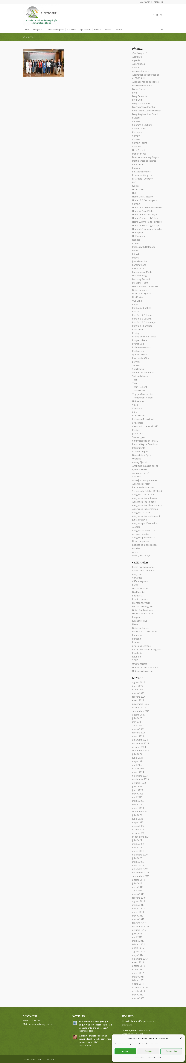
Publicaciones (139, 351)
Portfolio (136, 311)
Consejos (137, 132)
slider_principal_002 (142, 555)
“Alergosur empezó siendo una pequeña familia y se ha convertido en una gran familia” (95, 1038)
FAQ (134, 182)
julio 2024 (137, 754)
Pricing (135, 333)
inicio (135, 412)
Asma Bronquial (140, 451)
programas (138, 433)
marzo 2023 (138, 800)
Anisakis (136, 476)
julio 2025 (137, 718)
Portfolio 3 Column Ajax (144, 322)
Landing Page (139, 264)
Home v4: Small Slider (143, 211)
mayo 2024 (137, 761)
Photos (136, 429)
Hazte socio (138, 189)
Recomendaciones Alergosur (146, 649)
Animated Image (140, 71)
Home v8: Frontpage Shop (145, 225)
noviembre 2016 (140, 926)
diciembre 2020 (140, 854)
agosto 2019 (138, 879)
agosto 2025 (138, 714)
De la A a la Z (138, 150)
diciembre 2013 (140, 958)
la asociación (138, 415)
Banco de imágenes (142, 85)
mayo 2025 (137, 721)
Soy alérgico (138, 437)
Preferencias (171, 1051)
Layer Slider (138, 268)
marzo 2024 (138, 768)
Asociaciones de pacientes (145, 81)
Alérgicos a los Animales (144, 498)
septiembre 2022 (140, 811)
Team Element (139, 386)
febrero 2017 (139, 922)
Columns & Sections (142, 124)
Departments (139, 153)
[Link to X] (157, 15)
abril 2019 (137, 890)
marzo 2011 (138, 976)
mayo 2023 (137, 793)
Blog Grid (137, 99)
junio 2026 (137, 686)
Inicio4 (135, 254)
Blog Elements (139, 96)
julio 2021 (137, 840)
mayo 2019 (137, 887)
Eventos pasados (141, 599)
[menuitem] (145, 2)
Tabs (134, 379)
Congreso (137, 577)
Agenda (136, 60)
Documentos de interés (144, 160)
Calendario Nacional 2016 (145, 426)
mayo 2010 (137, 994)
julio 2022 (137, 815)
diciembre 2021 (140, 829)
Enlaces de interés (141, 171)
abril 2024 (137, 764)
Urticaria (136, 458)
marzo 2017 (138, 919)
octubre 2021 (139, 833)
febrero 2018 (139, 908)
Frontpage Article (141, 602)
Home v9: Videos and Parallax (147, 228)
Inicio (135, 250)
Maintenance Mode (142, 272)
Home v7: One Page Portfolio (147, 221)
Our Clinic (137, 300)
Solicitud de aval (140, 376)
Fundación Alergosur (142, 606)
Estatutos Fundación (142, 178)
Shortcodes (138, 368)
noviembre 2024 (140, 743)
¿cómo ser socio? (140, 473)
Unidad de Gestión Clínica (145, 667)
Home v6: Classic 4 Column (145, 218)
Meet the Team (140, 282)
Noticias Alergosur (141, 293)
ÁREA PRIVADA (145, 2)
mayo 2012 (137, 969)
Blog (134, 92)
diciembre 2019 (140, 868)
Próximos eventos (141, 347)
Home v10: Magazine (142, 196)
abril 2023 (137, 797)
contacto (136, 552)
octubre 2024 (139, 747)
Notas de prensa (140, 290)
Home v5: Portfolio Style (144, 214)
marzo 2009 (138, 998)
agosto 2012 (138, 965)
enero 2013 (138, 962)
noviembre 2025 (140, 703)
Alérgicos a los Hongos (144, 501)
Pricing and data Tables (144, 336)
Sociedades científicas (143, 372)
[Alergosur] (41, 15)
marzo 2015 (138, 940)
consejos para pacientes (144, 480)
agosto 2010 (138, 990)
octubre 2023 (139, 782)
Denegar (148, 1051)
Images (136, 617)
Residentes (137, 653)
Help (134, 193)
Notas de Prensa (140, 627)
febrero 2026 (139, 696)
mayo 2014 (137, 955)
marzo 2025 (138, 729)
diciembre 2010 (140, 987)
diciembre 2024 (140, 739)
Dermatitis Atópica (141, 455)
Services (136, 361)
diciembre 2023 (140, 775)
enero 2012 (138, 973)
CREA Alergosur (140, 581)
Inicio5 (135, 257)
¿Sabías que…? (139, 53)
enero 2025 (138, 736)
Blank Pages (138, 89)
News (135, 624)
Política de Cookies (140, 1058)
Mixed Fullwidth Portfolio (145, 286)
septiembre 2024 (140, 750)
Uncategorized (139, 663)
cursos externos (140, 588)
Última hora (138, 401)
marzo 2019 (138, 894)
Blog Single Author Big (143, 106)
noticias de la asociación (144, 544)
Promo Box (138, 343)
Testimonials (138, 390)
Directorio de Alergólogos (145, 157)
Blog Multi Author (141, 103)
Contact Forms (139, 142)
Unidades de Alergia (142, 671)
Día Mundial (138, 592)
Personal (136, 638)
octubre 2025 (139, 707)
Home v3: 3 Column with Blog (147, 207)
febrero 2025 (139, 732)
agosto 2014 (138, 951)
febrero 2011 (139, 980)
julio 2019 (137, 883)
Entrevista (137, 595)
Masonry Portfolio (141, 279)
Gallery (135, 185)
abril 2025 (137, 725)
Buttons (136, 117)
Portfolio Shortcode (142, 325)
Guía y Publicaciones (142, 610)
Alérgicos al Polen (141, 483)
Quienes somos (140, 354)
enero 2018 (138, 912)
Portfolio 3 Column (142, 318)
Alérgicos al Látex (141, 512)
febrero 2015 (139, 944)
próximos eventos (141, 645)
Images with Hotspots (143, 246)
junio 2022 (137, 818)
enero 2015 (138, 947)
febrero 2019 (139, 897)
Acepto (125, 1051)
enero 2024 (138, 772)
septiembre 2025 (140, 711)
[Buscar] (161, 29)
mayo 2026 (137, 689)
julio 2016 (137, 933)
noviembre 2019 (140, 872)
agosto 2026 (138, 682)
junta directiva (139, 519)
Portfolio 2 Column (142, 315)
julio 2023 (137, 786)
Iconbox (136, 239)
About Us (137, 56)
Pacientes (137, 635)
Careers (136, 121)
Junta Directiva (139, 261)
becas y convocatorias (143, 566)
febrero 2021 (139, 847)
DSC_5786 (28, 36)
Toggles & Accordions (143, 394)
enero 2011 (138, 983)
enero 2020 (138, 865)
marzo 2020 (138, 861)
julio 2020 (137, 858)
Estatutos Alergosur (142, 175)
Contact (136, 135)
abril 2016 (137, 937)
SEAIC (135, 660)
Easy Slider (137, 164)
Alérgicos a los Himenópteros (147, 505)
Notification (138, 297)
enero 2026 (138, 700)
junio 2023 (137, 790)
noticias (136, 548)
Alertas (135, 67)
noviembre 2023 (140, 779)
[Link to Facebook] (153, 15)
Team (135, 383)
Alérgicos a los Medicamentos (147, 516)
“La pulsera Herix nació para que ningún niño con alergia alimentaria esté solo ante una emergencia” (95, 1024)
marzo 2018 (138, 904)
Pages (135, 304)
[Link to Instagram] (161, 15)
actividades (137, 422)
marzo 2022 (138, 825)
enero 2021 (138, 851)
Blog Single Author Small (145, 114)
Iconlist (136, 243)
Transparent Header (142, 397)
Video (135, 404)
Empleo (136, 167)
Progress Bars (139, 340)
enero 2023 (138, 808)
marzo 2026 (138, 693)
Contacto (136, 146)
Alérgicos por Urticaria (143, 537)
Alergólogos (138, 63)
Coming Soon (139, 128)
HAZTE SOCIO (158, 2)
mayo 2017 (137, 915)
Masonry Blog (139, 275)
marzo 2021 (138, 843)
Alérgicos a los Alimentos (145, 508)
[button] (180, 1038)
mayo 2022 (137, 822)
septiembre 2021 (140, 836)
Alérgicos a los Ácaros (143, 494)
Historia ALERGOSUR (142, 613)
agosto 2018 (138, 901)
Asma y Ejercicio (140, 462)
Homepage (138, 232)
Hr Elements (138, 236)
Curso (135, 584)
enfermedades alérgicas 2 (145, 440)
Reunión (136, 656)
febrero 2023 (139, 804)
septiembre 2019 (140, 876)
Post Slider (137, 329)
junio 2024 (137, 757)
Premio (136, 642)
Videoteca (137, 408)
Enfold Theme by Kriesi (45, 1059)
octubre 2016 (139, 929)
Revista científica (140, 358)
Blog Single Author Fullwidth (146, 110)
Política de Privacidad (154, 1058)
